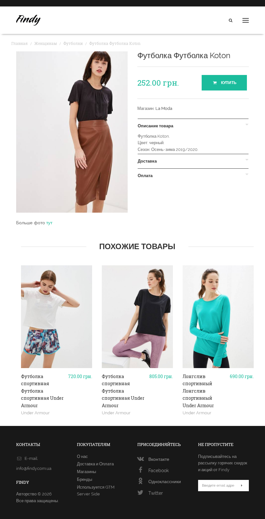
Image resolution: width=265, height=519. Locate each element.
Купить (228, 82)
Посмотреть (56, 375)
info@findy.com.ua (33, 468)
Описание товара (155, 126)
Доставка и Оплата (95, 463)
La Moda (163, 108)
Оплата (145, 176)
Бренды (84, 479)
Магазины (86, 471)
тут (49, 222)
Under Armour (35, 412)
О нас (82, 456)
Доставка (147, 161)
